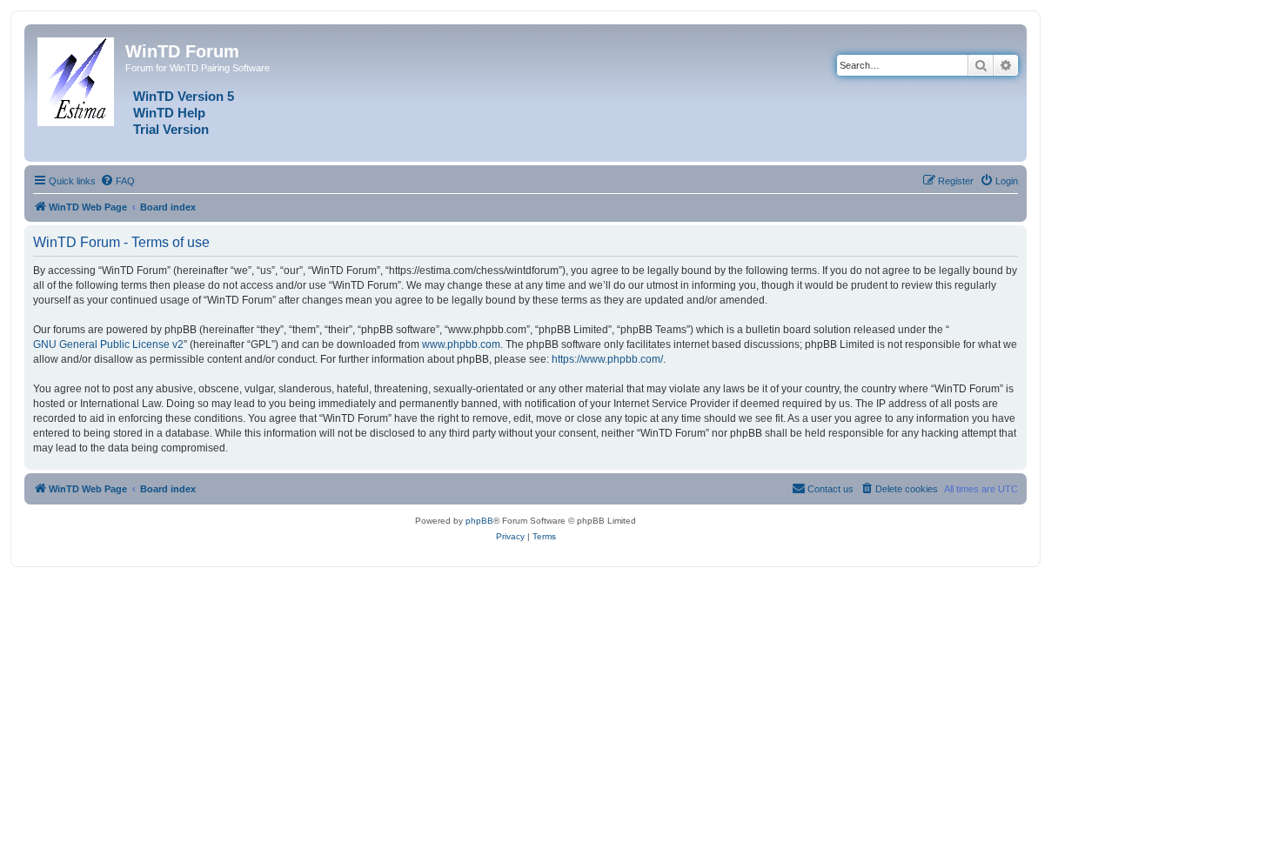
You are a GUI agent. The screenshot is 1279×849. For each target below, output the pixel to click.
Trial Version (171, 130)
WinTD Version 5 (183, 97)
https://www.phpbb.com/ (607, 359)
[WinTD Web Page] (77, 78)
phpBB (479, 520)
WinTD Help (169, 113)
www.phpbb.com (461, 344)
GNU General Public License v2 (108, 344)
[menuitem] (117, 180)
